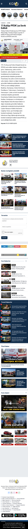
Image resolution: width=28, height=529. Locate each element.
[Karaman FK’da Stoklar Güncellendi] (7, 189)
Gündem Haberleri (6, 503)
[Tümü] (26, 261)
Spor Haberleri (5, 508)
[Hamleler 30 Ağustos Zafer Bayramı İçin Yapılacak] (7, 176)
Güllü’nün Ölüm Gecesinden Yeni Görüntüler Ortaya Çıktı (19, 296)
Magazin (14, 293)
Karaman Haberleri (16, 9)
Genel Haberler (6, 501)
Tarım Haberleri (14, 508)
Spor (8, 22)
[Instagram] (14, 493)
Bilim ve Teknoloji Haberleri (8, 498)
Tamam (23, 527)
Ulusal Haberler (16, 509)
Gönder (4, 237)
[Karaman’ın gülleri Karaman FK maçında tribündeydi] (21, 433)
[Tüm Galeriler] (26, 393)
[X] (11, 493)
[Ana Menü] (1, 3)
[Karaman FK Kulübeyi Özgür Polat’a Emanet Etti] (21, 176)
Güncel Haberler (16, 501)
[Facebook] (9, 493)
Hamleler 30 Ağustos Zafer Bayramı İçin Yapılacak (6, 182)
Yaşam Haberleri (6, 511)
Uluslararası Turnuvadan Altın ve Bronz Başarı (20, 195)
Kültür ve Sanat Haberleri (8, 505)
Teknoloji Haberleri (6, 509)
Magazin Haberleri (20, 505)
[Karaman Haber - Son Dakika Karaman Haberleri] (14, 4)
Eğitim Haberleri (6, 500)
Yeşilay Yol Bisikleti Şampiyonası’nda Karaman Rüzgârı (19, 208)
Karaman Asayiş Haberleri (8, 497)
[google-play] (20, 515)
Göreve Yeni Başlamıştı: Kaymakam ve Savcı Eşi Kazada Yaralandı (18, 275)
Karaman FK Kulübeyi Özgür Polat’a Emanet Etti (20, 182)
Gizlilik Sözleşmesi (16, 527)
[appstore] (7, 515)
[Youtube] (16, 493)
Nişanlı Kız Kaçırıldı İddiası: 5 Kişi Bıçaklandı (18, 267)
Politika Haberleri (6, 506)
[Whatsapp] (19, 493)
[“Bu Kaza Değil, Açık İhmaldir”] (7, 441)
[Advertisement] (14, 462)
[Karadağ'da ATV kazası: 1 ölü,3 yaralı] (14, 403)
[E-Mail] (10, 165)
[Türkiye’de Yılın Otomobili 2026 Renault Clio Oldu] (7, 433)
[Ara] (26, 3)
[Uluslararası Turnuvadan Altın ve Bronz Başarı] (21, 189)
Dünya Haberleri (21, 498)
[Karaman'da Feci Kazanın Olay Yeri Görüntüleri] (21, 441)
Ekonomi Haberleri (16, 500)
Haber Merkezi (13, 161)
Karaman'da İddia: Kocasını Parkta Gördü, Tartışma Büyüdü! (18, 289)
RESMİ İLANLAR (5, 9)
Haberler (3, 22)
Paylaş (4, 60)
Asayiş (13, 264)
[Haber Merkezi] (4, 163)
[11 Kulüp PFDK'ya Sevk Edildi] (14, 51)
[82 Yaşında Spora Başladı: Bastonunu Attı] (7, 202)
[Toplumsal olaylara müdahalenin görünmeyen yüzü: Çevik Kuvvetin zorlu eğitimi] (14, 420)
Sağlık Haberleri (16, 506)
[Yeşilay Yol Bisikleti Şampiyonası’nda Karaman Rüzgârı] (21, 202)
